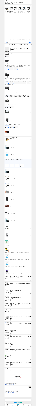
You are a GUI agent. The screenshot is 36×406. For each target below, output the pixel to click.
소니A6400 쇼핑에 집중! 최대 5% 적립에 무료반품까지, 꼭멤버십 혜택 (11, 383)
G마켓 (7, 381)
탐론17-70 (20, 2)
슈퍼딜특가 (9, 384)
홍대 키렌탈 (7, 386)
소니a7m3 (17, 2)
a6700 (22, 2)
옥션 (7, 389)
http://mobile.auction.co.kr (8, 390)
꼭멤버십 (13, 384)
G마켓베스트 (6, 384)
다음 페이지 (21, 374)
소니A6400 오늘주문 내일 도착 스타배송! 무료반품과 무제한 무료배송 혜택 (11, 391)
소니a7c (9, 2)
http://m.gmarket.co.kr (8, 382)
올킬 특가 (8, 392)
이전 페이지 (14, 374)
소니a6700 (15, 2)
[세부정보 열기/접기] (30, 400)
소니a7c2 (7, 2)
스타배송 (11, 384)
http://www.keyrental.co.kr (8, 387)
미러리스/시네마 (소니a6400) (10, 3)
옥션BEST (6, 392)
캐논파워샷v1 (12, 2)
